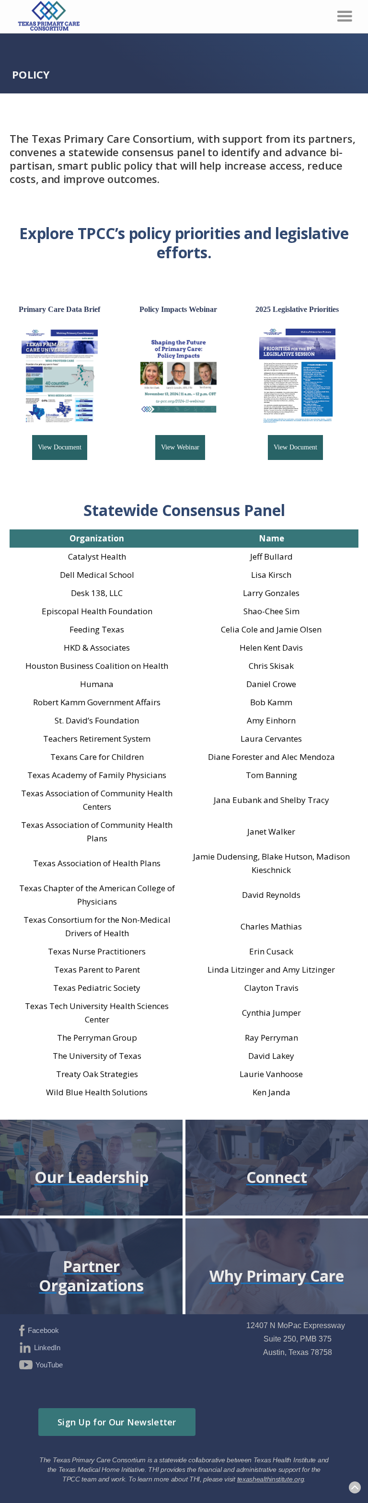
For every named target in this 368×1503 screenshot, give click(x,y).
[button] (344, 16)
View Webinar (180, 447)
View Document (59, 447)
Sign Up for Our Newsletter (117, 1422)
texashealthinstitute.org (270, 1479)
